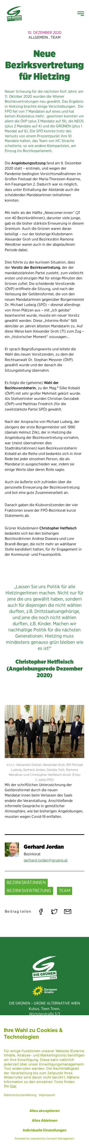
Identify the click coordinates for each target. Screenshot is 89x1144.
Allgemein (38, 37)
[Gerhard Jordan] (12, 850)
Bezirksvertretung (29, 890)
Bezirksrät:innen (26, 882)
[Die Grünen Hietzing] (14, 13)
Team (56, 37)
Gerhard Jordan (44, 846)
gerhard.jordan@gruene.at (46, 860)
